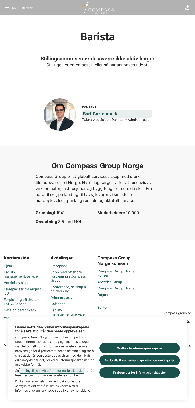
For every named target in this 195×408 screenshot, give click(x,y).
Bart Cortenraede (101, 113)
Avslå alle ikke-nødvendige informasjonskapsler (139, 360)
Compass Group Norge (116, 288)
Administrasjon (16, 283)
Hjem (8, 266)
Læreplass (59, 266)
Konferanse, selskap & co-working (68, 289)
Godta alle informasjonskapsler (139, 348)
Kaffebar (58, 304)
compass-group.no (177, 313)
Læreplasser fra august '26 (22, 291)
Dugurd (103, 295)
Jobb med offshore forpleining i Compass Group (68, 276)
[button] (187, 7)
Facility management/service (21, 274)
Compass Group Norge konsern (116, 273)
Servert (103, 307)
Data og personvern (20, 310)
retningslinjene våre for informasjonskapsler (52, 371)
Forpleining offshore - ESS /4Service (21, 302)
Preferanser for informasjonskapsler (139, 372)
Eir (100, 301)
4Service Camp (110, 282)
